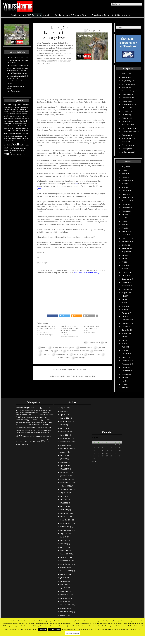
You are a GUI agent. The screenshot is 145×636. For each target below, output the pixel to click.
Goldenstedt (12, 116)
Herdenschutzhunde (20, 121)
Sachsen (21, 136)
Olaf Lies (25, 133)
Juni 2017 (125, 299)
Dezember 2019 (127, 197)
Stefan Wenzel (22, 138)
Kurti (12, 123)
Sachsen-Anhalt (30, 430)
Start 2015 (26, 15)
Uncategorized (127, 148)
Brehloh (44, 347)
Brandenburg (10, 104)
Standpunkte (126, 138)
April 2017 (125, 306)
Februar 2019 (126, 231)
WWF (23, 150)
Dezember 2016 (127, 320)
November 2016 (127, 323)
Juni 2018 (125, 259)
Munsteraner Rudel (21, 425)
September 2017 (127, 289)
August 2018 (126, 252)
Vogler (105, 342)
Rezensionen (126, 135)
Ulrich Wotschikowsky (24, 432)
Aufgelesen (126, 81)
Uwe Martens (78, 354)
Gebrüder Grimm (86, 347)
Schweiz (14, 138)
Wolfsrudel (17, 150)
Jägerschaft (101, 347)
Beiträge (36, 15)
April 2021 (125, 174)
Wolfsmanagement (19, 148)
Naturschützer (99, 351)
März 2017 (125, 310)
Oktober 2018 (127, 245)
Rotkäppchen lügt (62, 354)
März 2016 (125, 350)
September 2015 (127, 371)
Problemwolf (8, 136)
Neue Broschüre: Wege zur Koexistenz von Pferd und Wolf (46, 328)
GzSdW (9, 118)
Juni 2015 (125, 381)
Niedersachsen (19, 130)
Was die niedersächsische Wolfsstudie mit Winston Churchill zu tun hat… (18, 59)
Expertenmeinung (128, 91)
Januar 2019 (126, 235)
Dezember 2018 (127, 238)
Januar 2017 (126, 316)
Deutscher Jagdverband (40, 408)
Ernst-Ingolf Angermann (28, 410)
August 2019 (126, 211)
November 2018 (127, 242)
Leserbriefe (126, 115)
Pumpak (15, 136)
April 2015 (125, 388)
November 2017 (127, 282)
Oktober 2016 (127, 327)
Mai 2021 (125, 170)
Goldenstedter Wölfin (46, 415)
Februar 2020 (126, 191)
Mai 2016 (125, 344)
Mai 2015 (125, 384)
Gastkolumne (126, 98)
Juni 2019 (125, 218)
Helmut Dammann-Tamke (20, 119)
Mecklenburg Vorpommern (40, 422)
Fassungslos (15, 91)
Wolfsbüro (8, 148)
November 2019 (127, 201)
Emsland (17, 107)
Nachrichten (126, 125)
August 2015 (126, 374)
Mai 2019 (125, 221)
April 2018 (125, 265)
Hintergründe (126, 101)
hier (76, 183)
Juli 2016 (125, 337)
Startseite (15, 15)
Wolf (15, 144)
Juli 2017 (125, 296)
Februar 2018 (126, 272)
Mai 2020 (125, 184)
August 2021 (126, 167)
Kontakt (115, 15)
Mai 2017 (125, 303)
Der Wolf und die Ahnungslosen (63, 347)
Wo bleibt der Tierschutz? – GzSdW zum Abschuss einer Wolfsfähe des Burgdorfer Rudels (17, 84)
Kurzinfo (125, 111)
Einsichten (96, 15)
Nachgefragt (126, 121)
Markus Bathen (18, 126)
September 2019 (127, 208)
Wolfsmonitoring (9, 150)
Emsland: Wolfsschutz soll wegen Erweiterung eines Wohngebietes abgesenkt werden (18, 67)
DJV (14, 107)
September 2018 (127, 248)
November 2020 (127, 180)
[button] (52, 315)
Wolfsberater (24, 145)
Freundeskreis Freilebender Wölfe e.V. (31, 412)
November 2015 (127, 364)
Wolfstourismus (127, 152)
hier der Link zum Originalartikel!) (86, 273)
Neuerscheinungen (128, 128)
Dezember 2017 (127, 279)
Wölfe (8, 154)
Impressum (127, 15)
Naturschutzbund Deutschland (77, 351)
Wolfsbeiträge (80, 357)
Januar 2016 (126, 357)
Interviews (47, 15)
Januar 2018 (126, 276)
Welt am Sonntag (94, 354)
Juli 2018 (125, 255)
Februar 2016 (126, 354)
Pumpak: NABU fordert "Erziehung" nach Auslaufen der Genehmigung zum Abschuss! (70, 329)
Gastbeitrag (126, 94)
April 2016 (125, 347)
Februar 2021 (126, 177)
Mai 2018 (125, 262)
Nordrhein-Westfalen (15, 134)
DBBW (19, 104)
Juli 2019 (125, 214)
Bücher (107, 15)
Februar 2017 (126, 313)
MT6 (17, 128)
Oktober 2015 (127, 367)
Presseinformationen (129, 131)
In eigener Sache (127, 104)
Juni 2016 (125, 340)
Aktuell (124, 77)
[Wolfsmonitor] (18, 6)
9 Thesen (75, 15)
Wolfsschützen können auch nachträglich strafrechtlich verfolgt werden (17, 75)
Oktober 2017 (127, 286)
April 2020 (125, 187)
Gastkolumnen (61, 15)
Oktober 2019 (127, 204)
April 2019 (125, 225)
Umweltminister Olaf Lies (41, 433)
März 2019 (125, 228)
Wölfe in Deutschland (19, 154)
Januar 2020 (126, 194)
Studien (85, 15)
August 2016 (126, 333)
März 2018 (125, 269)
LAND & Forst (47, 351)
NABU (9, 130)
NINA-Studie (46, 354)
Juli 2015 (125, 378)
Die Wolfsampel (127, 84)
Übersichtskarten (128, 145)
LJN (12, 126)
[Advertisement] (72, 82)
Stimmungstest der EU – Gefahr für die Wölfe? (92, 327)
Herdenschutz (8, 121)
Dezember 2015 (127, 361)
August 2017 (126, 293)
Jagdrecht (7, 123)
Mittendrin (125, 118)
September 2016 (127, 330)
